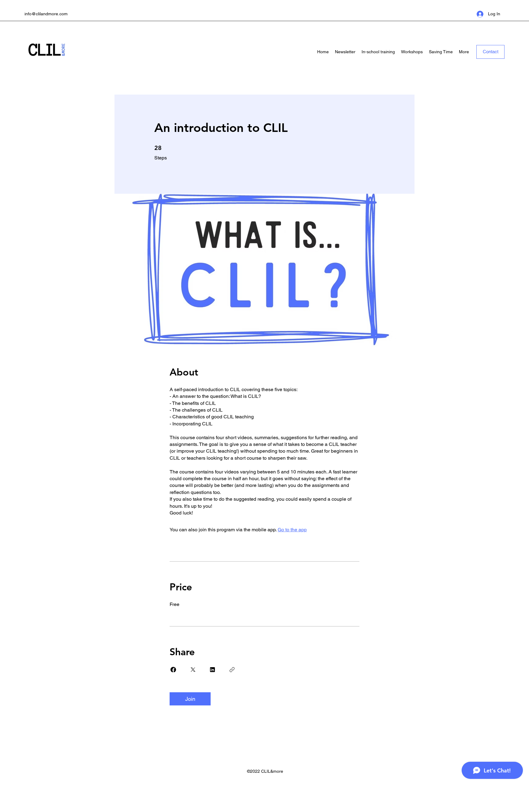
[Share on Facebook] (173, 669)
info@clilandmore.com (46, 13)
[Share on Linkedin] (212, 669)
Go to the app (292, 530)
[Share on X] (193, 669)
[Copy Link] (232, 669)
